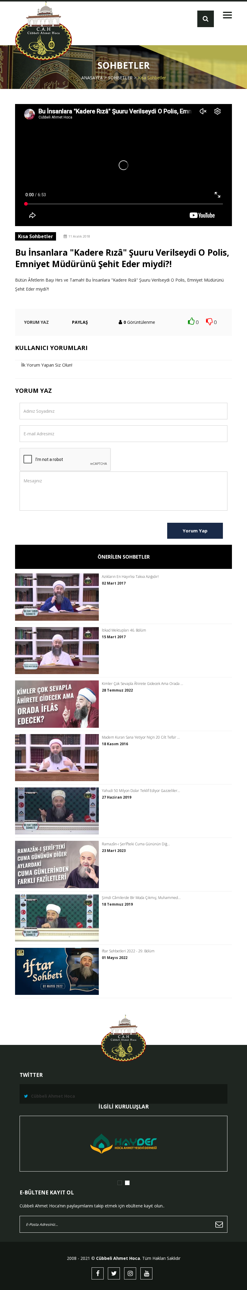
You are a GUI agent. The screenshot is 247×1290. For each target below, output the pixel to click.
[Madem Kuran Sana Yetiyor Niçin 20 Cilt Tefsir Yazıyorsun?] (58, 757)
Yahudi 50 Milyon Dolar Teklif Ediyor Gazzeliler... (141, 790)
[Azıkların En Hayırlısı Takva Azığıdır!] (58, 596)
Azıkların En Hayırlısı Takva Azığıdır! (130, 576)
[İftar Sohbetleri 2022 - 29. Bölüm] (58, 971)
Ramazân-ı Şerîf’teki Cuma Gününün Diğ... (136, 844)
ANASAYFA (92, 77)
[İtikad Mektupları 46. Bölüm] (58, 650)
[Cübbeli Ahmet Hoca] (43, 31)
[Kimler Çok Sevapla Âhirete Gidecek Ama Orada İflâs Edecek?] (58, 703)
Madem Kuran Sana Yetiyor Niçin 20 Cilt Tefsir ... (141, 737)
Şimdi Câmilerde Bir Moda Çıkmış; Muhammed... (141, 897)
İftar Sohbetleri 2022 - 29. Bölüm (128, 951)
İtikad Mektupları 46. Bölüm (124, 630)
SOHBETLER (120, 77)
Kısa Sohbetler (152, 77)
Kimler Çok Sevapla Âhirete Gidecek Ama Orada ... (142, 683)
